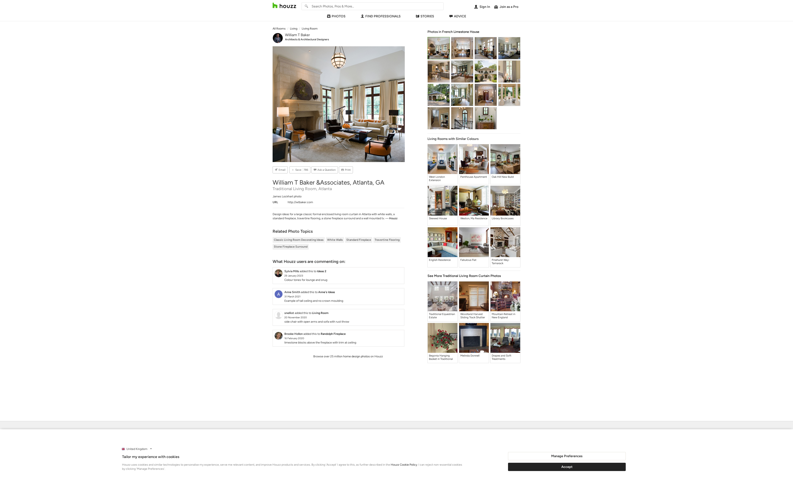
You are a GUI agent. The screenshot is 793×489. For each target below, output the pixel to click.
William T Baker (297, 35)
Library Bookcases (503, 218)
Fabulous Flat (468, 259)
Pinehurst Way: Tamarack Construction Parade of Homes (504, 261)
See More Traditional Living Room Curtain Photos (464, 276)
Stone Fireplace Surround (290, 246)
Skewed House (438, 218)
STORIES (427, 16)
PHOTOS (338, 16)
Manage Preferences (566, 456)
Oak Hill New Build (503, 176)
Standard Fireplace (358, 240)
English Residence (440, 259)
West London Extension (437, 178)
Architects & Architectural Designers (307, 39)
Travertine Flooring (387, 240)
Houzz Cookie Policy (404, 464)
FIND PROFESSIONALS (383, 16)
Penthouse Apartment (473, 176)
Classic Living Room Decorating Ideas (299, 240)
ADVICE (460, 16)
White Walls (335, 240)
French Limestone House (460, 32)
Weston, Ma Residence (473, 218)
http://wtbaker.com (300, 202)
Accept (566, 467)
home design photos (356, 356)
